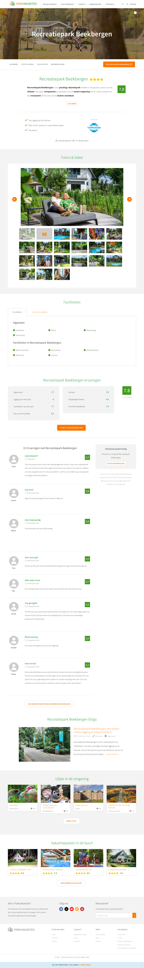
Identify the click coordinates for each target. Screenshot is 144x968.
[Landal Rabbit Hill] (88, 858)
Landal (120, 938)
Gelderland (71, 27)
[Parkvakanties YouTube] (71, 909)
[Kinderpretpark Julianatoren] (55, 794)
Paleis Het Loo (81, 805)
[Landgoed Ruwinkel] (121, 858)
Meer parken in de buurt (71, 883)
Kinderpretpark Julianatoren (50, 806)
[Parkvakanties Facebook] (61, 909)
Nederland (60, 27)
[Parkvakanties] (28, 929)
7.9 (121, 873)
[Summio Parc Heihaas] (55, 858)
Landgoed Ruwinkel (117, 869)
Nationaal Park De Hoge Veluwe (119, 806)
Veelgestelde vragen (80, 934)
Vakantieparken (50, 4)
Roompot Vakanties (124, 945)
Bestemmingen (67, 4)
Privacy (76, 938)
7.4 (55, 873)
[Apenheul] (22, 794)
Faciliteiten (42, 64)
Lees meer (72, 104)
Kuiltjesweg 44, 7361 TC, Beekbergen (73, 140)
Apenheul (14, 805)
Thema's (81, 4)
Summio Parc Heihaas (53, 869)
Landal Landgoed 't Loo (20, 869)
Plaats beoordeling (116, 463)
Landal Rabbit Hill (83, 869)
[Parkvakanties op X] (66, 909)
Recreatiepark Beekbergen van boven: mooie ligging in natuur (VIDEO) (97, 730)
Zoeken (132, 4)
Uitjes (97, 938)
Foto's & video (27, 64)
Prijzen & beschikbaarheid (118, 64)
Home (54, 934)
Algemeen (14, 64)
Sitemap (98, 941)
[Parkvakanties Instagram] (76, 909)
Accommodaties (39, 312)
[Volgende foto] (129, 201)
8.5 (88, 873)
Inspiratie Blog (100, 934)
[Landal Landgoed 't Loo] (22, 858)
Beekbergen (83, 27)
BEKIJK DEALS (86, 965)
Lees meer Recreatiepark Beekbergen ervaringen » (49, 704)
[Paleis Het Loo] (88, 794)
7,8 (121, 89)
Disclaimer (77, 941)
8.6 (22, 873)
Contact (54, 941)
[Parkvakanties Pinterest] (82, 909)
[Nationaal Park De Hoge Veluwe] (121, 794)
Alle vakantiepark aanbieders (127, 948)
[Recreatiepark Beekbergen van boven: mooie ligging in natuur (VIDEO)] (44, 744)
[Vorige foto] (14, 201)
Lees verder (112, 754)
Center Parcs (122, 934)
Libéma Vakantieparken (125, 941)
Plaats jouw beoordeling (71, 428)
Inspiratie (110, 4)
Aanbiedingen (95, 4)
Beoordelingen (57, 64)
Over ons (54, 938)
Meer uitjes (71, 821)
